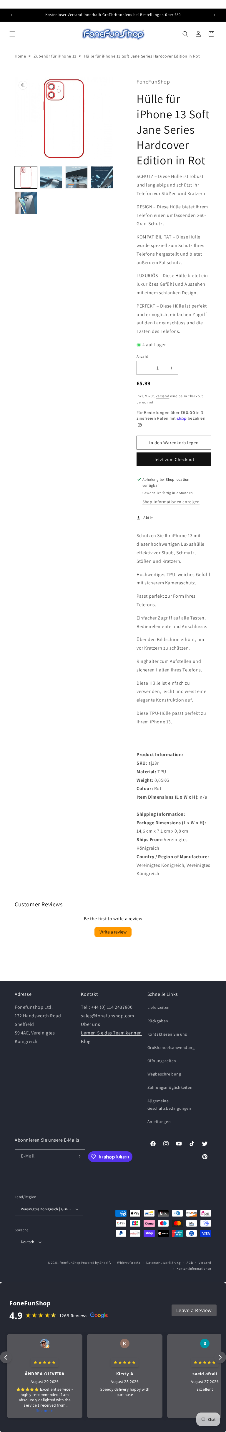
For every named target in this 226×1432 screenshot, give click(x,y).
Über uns (90, 1024)
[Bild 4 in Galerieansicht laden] (102, 177)
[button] (12, 33)
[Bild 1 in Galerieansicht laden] (26, 177)
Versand (162, 396)
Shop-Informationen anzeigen (171, 501)
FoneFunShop (69, 1263)
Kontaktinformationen (194, 1268)
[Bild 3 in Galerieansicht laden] (76, 177)
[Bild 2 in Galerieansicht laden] (51, 177)
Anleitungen (159, 1121)
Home (20, 56)
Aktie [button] (148, 517)
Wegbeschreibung (164, 1074)
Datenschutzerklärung (163, 1263)
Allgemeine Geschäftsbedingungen (169, 1104)
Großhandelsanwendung (171, 1047)
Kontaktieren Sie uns (167, 1034)
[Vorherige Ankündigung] (11, 15)
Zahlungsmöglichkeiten (170, 1087)
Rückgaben (157, 1021)
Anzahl (142, 356)
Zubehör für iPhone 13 (55, 56)
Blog (85, 1041)
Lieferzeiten (158, 1007)
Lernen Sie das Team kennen (111, 1033)
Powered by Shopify (96, 1263)
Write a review (113, 932)
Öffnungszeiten (161, 1060)
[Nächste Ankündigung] (214, 15)
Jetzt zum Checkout (174, 459)
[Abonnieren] (78, 1156)
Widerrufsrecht (128, 1263)
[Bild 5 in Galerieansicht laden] (26, 203)
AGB (190, 1263)
